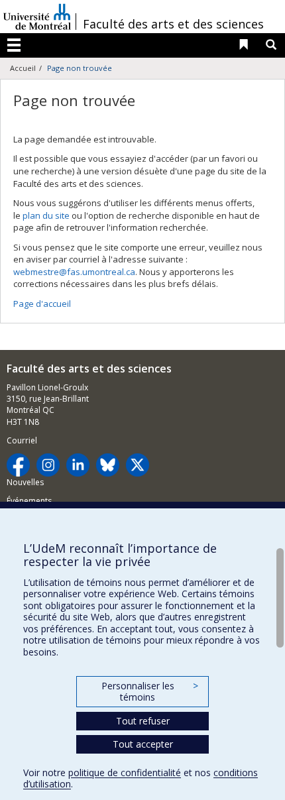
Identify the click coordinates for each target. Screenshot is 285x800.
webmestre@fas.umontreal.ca (74, 272)
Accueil (23, 68)
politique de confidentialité (124, 772)
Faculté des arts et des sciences (173, 24)
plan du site (46, 215)
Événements (29, 500)
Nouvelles (25, 482)
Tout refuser (143, 720)
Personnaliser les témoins (149, 691)
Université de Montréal (37, 16)
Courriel (22, 440)
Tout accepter (143, 744)
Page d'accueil (42, 304)
